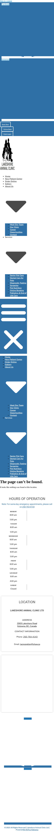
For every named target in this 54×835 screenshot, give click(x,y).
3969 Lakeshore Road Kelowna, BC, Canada (27, 625)
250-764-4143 (28, 507)
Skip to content (6, 1)
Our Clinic (14, 227)
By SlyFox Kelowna (30, 830)
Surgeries (14, 285)
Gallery (8, 184)
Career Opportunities (16, 230)
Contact (13, 234)
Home (7, 176)
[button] (13, 326)
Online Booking (17, 290)
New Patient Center (13, 179)
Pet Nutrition (16, 288)
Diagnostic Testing (18, 283)
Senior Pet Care (17, 275)
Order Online (11, 181)
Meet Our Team (16, 224)
